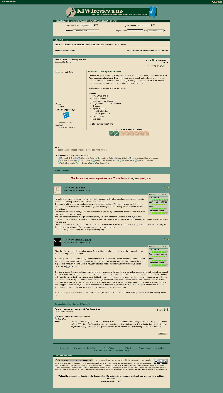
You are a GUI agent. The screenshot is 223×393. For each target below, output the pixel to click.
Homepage (64, 348)
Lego (83, 217)
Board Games (97, 44)
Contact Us (159, 348)
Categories (67, 44)
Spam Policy (109, 348)
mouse (81, 150)
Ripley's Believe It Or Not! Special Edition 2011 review (147, 50)
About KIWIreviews (126, 348)
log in (134, 178)
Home (57, 44)
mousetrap (90, 150)
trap (98, 150)
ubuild (103, 150)
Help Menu (78, 348)
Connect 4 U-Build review (65, 50)
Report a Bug (144, 348)
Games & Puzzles (81, 44)
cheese (74, 150)
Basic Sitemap (93, 348)
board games (63, 150)
